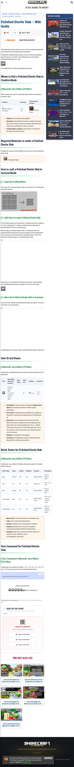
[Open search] (71, 2)
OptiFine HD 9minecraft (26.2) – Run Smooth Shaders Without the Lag (66, 24)
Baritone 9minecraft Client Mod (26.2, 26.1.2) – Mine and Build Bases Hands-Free (65, 35)
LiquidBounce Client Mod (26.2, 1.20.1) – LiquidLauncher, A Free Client (66, 103)
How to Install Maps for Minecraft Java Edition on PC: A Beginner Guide (33, 703)
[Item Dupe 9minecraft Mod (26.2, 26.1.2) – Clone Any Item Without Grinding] (53, 58)
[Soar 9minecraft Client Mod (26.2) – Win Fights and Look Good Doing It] (53, 82)
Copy (41, 574)
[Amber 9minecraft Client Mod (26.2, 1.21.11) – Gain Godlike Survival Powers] (53, 71)
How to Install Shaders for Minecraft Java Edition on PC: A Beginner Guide (11, 681)
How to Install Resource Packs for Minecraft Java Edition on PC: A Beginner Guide (34, 681)
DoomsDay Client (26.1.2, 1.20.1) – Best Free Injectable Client (65, 134)
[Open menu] (2, 2)
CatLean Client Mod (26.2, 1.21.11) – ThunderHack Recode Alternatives (65, 124)
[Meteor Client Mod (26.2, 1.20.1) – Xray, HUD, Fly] (53, 92)
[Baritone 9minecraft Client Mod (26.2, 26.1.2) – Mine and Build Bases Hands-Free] (53, 35)
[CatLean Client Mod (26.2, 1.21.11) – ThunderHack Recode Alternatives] (53, 124)
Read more (27, 762)
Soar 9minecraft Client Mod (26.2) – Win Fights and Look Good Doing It (66, 83)
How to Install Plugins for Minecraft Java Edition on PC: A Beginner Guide (11, 703)
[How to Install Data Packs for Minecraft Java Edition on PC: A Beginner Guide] (11, 715)
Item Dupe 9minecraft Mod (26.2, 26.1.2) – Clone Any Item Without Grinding (64, 59)
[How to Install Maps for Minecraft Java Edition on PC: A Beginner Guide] (33, 692)
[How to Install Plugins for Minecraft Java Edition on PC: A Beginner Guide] (11, 692)
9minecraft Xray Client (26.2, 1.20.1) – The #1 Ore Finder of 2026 (65, 47)
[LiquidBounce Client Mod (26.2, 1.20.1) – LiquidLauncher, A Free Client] (53, 102)
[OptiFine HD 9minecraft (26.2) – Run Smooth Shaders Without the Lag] (53, 23)
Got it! (48, 758)
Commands (10, 40)
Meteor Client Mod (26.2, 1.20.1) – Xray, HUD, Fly (65, 93)
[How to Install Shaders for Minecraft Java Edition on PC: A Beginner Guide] (11, 670)
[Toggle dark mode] (6, 2)
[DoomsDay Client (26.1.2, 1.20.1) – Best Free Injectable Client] (53, 134)
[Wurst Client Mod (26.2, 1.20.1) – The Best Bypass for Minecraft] (53, 113)
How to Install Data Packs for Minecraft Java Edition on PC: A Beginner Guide (11, 725)
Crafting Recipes (27, 40)
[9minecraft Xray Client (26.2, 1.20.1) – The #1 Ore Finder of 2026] (53, 47)
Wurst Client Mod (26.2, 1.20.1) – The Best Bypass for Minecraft (65, 113)
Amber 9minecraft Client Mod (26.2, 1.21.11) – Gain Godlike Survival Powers (65, 71)
